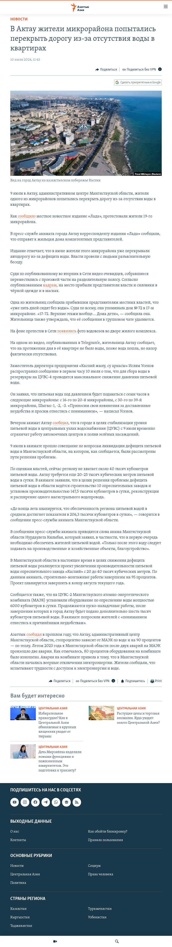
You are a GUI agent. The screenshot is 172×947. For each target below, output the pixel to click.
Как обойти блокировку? (107, 831)
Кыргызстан (20, 917)
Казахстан (18, 909)
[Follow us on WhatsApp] (56, 802)
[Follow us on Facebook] (35, 802)
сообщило (27, 217)
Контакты (18, 840)
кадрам (50, 285)
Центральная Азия (53, 708)
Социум (94, 866)
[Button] (106, 70)
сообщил (60, 423)
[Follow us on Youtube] (14, 802)
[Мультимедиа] (55, 941)
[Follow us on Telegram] (45, 802)
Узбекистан (97, 917)
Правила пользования (105, 840)
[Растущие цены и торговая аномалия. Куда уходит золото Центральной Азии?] (101, 713)
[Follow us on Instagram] (25, 802)
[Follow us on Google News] (66, 802)
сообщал (34, 635)
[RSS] (77, 802)
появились (66, 331)
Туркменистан (100, 909)
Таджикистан (21, 926)
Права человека (100, 874)
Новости (19, 19)
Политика (18, 883)
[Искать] (117, 941)
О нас (14, 831)
